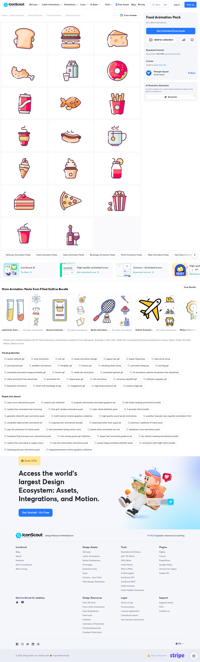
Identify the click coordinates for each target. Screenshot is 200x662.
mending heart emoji (111, 365)
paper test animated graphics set (116, 436)
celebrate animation (84, 372)
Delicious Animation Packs (74, 15)
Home (4, 15)
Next (192, 270)
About (19, 556)
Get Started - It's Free (35, 512)
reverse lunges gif (134, 385)
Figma (162, 552)
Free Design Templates (94, 581)
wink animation (41, 359)
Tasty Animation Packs (73, 255)
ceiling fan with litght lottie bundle (158, 443)
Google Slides (165, 564)
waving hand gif (15, 365)
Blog (18, 552)
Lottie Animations (18, 15)
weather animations (41, 365)
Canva (162, 556)
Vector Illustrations (91, 560)
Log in (177, 5)
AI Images (87, 564)
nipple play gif (76, 379)
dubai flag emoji (137, 359)
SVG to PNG (127, 569)
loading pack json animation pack (23, 449)
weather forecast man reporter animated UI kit (168, 416)
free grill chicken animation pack (67, 409)
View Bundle (190, 287)
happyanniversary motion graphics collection (70, 449)
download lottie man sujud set (106, 422)
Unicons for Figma (168, 569)
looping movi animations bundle (67, 422)
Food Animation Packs (46, 255)
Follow (191, 73)
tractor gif (60, 372)
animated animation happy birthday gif (26, 372)
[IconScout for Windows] (22, 603)
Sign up (190, 5)
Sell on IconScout (24, 564)
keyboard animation (17, 385)
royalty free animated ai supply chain (25, 443)
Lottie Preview (128, 586)
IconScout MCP (128, 581)
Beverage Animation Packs (102, 255)
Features (20, 560)
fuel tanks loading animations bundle (143, 402)
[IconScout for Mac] (17, 603)
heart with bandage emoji (48, 385)
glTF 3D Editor (128, 556)
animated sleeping (139, 365)
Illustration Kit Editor (131, 552)
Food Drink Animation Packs (37, 15)
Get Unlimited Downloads (171, 31)
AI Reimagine (127, 573)
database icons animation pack (144, 429)
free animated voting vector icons (65, 429)
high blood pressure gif (105, 385)
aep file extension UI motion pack (23, 429)
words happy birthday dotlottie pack (115, 443)
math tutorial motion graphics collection (73, 416)
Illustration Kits (90, 569)
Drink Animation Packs (131, 255)
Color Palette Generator (132, 590)
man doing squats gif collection (75, 436)
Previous (8, 270)
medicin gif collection (54, 402)
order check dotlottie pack (104, 409)
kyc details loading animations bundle (159, 436)
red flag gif (163, 365)
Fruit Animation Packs (55, 15)
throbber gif (66, 365)
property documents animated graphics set (95, 402)
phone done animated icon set (105, 429)
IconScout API (127, 577)
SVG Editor (126, 560)
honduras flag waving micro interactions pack (29, 436)
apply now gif (113, 359)
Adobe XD (164, 573)
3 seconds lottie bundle (138, 409)
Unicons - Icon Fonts (92, 577)
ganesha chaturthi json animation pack (26, 416)
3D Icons (87, 552)
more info (162, 65)
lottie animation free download (22, 379)
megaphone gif (77, 385)
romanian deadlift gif (126, 379)
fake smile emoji (162, 359)
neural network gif (15, 359)
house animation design (85, 359)
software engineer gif (156, 379)
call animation (100, 379)
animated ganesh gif (113, 372)
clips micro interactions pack (21, 402)
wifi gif (61, 359)
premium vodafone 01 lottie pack (147, 422)
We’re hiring (21, 569)
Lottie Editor (127, 564)
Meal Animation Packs (158, 255)
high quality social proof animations (119, 416)
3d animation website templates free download (156, 372)
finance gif (86, 365)
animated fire (53, 379)
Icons (85, 573)
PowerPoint (164, 560)
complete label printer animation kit (24, 422)
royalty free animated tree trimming (24, 409)
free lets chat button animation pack (70, 443)
